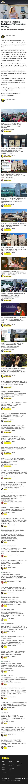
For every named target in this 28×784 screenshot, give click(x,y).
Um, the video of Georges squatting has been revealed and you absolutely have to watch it (13, 614)
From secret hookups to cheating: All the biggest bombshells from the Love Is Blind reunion (13, 666)
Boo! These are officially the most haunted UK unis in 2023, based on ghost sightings (13, 509)
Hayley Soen (7, 525)
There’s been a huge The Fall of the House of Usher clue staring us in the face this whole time (14, 563)
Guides (13, 35)
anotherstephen (9, 487)
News (12, 129)
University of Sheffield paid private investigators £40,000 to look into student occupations (13, 460)
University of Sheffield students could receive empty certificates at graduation (13, 393)
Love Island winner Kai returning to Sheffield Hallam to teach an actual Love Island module (14, 473)
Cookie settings (19, 765)
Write (18, 2)
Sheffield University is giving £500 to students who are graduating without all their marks (13, 371)
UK (5, 489)
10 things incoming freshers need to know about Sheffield (13, 272)
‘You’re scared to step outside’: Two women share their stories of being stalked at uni (13, 577)
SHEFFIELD (7, 131)
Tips (21, 2)
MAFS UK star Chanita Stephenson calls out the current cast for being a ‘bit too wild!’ (13, 718)
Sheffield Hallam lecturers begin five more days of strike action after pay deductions (13, 427)
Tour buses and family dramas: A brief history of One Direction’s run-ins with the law (13, 551)
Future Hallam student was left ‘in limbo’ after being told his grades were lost (13, 249)
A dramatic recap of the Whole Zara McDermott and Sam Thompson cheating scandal (13, 484)
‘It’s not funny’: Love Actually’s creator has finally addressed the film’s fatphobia (14, 601)
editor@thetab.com (18, 778)
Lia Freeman (7, 375)
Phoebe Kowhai (8, 464)
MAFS (13, 525)
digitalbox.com (7, 778)
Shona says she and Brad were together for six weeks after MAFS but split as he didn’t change (13, 693)
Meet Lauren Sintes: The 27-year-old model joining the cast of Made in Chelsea (12, 642)
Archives (10, 765)
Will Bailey (7, 155)
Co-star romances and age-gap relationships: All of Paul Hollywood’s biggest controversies (13, 498)
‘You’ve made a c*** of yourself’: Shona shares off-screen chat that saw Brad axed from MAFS (14, 704)
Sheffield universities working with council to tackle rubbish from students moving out (14, 382)
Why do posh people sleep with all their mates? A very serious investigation (14, 679)
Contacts (19, 764)
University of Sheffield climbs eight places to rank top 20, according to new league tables (13, 416)
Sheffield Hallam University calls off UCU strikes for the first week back (13, 175)
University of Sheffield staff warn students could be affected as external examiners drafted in (13, 346)
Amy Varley (7, 179)
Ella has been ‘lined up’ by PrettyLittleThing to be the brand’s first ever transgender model (12, 537)
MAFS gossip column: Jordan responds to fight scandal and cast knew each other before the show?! (14, 521)
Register (10, 769)
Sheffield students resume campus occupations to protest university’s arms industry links (12, 151)
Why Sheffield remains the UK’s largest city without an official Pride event (14, 404)
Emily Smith (7, 512)
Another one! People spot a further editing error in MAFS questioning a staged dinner (13, 588)
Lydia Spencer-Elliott (10, 501)
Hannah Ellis (8, 35)
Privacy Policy (12, 764)
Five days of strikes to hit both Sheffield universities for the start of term (14, 225)
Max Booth (7, 129)
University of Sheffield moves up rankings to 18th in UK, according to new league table (13, 200)
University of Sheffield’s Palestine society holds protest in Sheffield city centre (11, 126)
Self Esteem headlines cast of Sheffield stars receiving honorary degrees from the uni (13, 320)
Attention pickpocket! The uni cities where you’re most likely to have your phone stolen (14, 628)
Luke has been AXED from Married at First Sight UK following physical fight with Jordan (13, 742)
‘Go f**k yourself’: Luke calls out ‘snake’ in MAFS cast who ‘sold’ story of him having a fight (13, 730)
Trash (19, 554)
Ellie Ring (7, 618)
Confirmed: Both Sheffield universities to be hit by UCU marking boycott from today (13, 438)
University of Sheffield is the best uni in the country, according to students (13, 295)
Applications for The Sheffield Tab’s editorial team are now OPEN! (13, 449)
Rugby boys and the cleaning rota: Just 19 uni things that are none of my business (13, 653)
